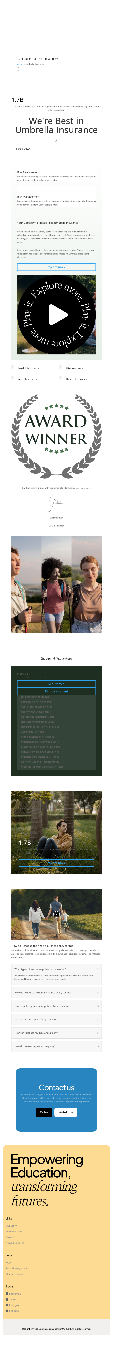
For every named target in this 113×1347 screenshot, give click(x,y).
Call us (44, 1112)
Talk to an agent (56, 691)
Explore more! (56, 267)
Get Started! (56, 684)
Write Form (66, 1112)
